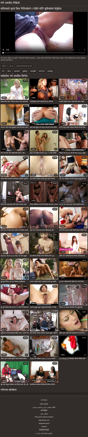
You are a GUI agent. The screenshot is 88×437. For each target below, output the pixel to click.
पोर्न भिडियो (44, 410)
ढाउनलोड (17, 71)
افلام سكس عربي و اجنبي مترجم (44, 407)
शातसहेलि (33, 71)
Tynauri (44, 426)
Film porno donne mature (44, 417)
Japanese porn (44, 423)
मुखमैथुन (25, 71)
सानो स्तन (42, 71)
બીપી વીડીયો (44, 404)
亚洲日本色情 (44, 430)
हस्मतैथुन (50, 71)
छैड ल (9, 71)
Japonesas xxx (44, 420)
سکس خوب (44, 414)
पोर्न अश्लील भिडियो (10, 2)
